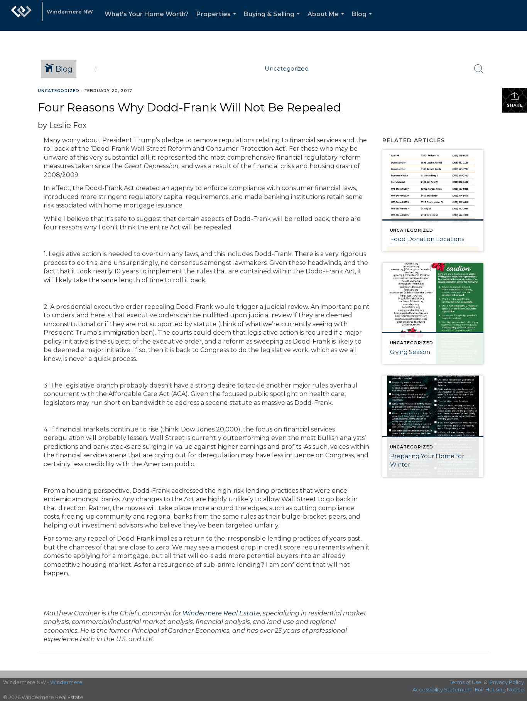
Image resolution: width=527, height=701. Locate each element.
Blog (363, 20)
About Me (327, 20)
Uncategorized (58, 90)
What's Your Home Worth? (147, 14)
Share (515, 105)
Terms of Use (465, 682)
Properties (217, 20)
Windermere (66, 682)
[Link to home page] (21, 15)
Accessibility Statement (441, 689)
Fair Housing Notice (499, 689)
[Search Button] (478, 69)
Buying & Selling (273, 20)
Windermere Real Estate (221, 613)
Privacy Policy (507, 682)
